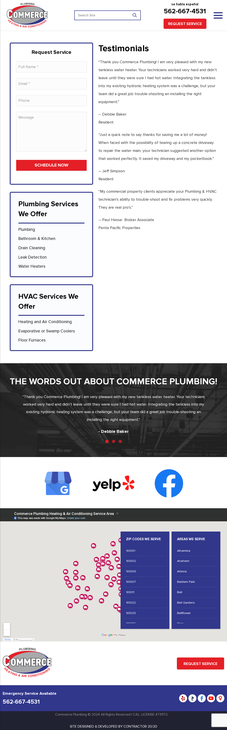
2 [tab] (113, 441)
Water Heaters (31, 266)
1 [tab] (107, 441)
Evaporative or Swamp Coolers (46, 331)
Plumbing (27, 229)
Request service (185, 24)
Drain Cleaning (31, 248)
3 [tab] (120, 441)
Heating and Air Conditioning (45, 321)
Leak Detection (32, 257)
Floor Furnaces (32, 340)
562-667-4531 (185, 11)
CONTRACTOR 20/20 (140, 726)
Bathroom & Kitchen (36, 238)
